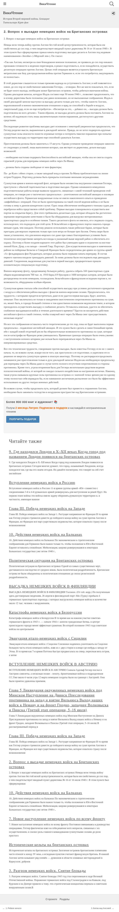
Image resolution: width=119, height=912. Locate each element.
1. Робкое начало (13, 908)
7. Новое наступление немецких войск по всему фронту (57, 818)
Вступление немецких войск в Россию (42, 482)
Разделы (65, 899)
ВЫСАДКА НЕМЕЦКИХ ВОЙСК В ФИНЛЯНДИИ (52, 586)
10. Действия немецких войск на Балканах (45, 534)
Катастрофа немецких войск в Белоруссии (45, 612)
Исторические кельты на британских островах (49, 844)
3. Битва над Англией (101, 908)
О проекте (51, 899)
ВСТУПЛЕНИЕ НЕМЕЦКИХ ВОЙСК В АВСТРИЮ (53, 664)
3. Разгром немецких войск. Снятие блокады (47, 870)
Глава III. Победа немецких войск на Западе (47, 508)
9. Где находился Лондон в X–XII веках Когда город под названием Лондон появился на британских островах (57, 454)
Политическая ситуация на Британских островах (51, 560)
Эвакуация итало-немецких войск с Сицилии (48, 638)
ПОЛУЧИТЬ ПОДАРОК (22, 419)
